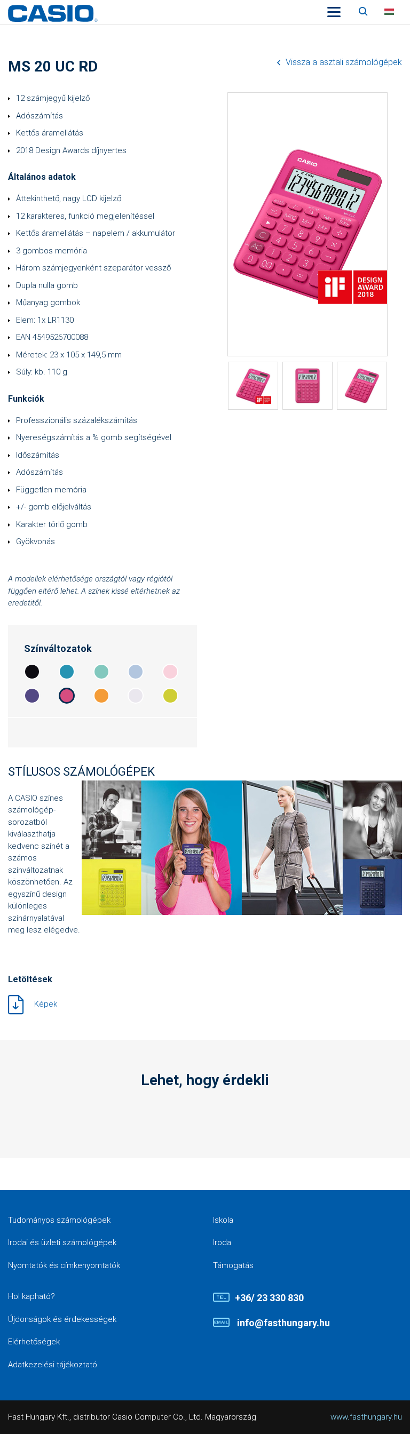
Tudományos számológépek (59, 1220)
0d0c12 (32, 672)
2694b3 (67, 672)
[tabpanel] (253, 386)
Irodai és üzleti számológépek (62, 1242)
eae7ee (136, 696)
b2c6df (136, 672)
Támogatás (233, 1265)
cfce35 (170, 696)
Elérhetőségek (34, 1342)
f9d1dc (170, 672)
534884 (32, 696)
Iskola (223, 1220)
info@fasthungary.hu (282, 1322)
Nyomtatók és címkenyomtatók (64, 1265)
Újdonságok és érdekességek (62, 1319)
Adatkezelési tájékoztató (52, 1364)
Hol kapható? (31, 1296)
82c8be (101, 672)
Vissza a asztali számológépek (344, 62)
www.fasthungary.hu (366, 1417)
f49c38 (101, 696)
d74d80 (67, 696)
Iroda (222, 1242)
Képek (45, 1004)
